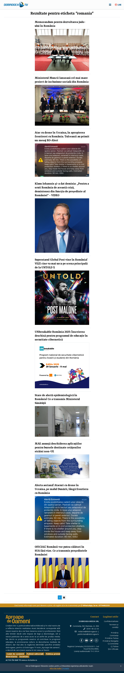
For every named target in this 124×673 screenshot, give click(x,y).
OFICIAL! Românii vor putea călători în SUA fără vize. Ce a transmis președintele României (61, 550)
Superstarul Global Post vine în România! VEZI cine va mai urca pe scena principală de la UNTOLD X (61, 263)
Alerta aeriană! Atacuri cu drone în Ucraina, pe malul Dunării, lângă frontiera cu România (61, 489)
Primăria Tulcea (111, 638)
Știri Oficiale (113, 649)
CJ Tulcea (114, 646)
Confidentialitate (111, 621)
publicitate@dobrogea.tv (88, 634)
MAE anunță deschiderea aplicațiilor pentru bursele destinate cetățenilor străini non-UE (58, 447)
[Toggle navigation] (110, 4)
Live (119, 5)
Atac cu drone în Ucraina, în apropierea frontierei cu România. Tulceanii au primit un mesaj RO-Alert (62, 136)
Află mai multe (55, 668)
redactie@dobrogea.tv (87, 631)
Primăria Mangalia (110, 641)
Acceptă (66, 668)
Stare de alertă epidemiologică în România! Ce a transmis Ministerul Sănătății (57, 399)
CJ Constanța (113, 643)
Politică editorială (35, 654)
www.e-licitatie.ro (29, 660)
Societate (23, 656)
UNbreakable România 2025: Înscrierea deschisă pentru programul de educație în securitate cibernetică (61, 335)
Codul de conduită (15, 654)
